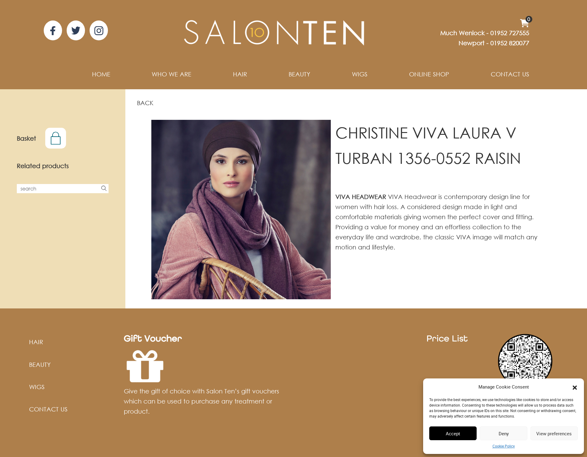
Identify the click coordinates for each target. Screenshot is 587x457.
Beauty (299, 74)
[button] (575, 387)
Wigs (359, 74)
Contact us (510, 74)
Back (145, 102)
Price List (447, 338)
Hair (240, 74)
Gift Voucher (153, 338)
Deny (504, 433)
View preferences (554, 433)
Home (101, 74)
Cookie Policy (504, 446)
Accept (453, 433)
